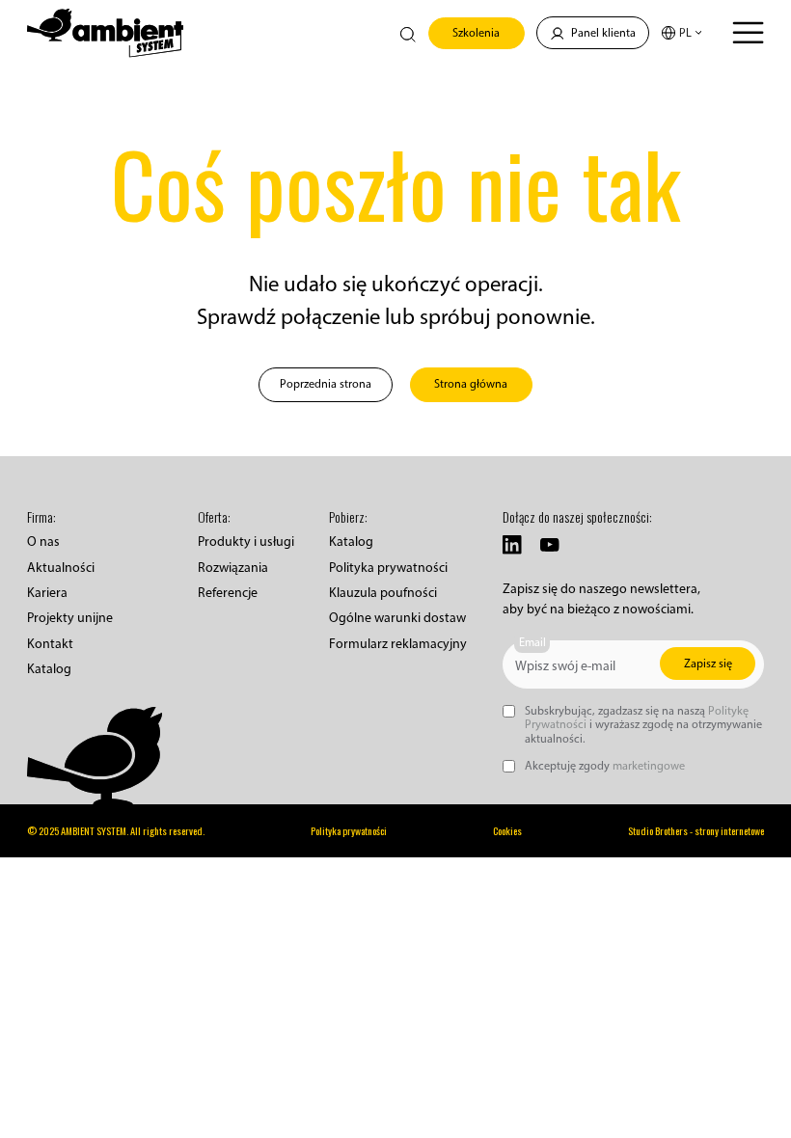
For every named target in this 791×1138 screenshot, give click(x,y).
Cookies (507, 831)
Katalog (49, 669)
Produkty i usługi (246, 541)
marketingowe (649, 765)
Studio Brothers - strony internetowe (696, 831)
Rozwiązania (233, 567)
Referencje (228, 592)
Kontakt (50, 644)
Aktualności (61, 567)
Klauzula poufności (383, 592)
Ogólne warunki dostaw (397, 618)
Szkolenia (476, 32)
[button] (682, 32)
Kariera (47, 592)
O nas (43, 541)
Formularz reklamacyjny (398, 644)
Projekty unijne (70, 618)
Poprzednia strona (325, 383)
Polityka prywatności (388, 567)
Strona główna (470, 383)
